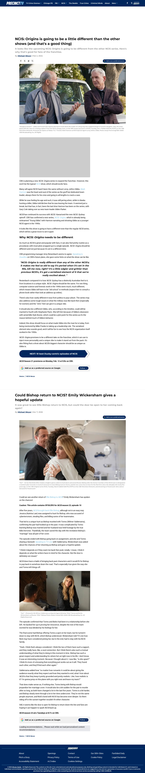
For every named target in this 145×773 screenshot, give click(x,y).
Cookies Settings (75, 761)
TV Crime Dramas (33, 3)
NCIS (63, 3)
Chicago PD (48, 3)
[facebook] (127, 3)
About (107, 3)
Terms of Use (73, 757)
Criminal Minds (97, 3)
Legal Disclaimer (119, 757)
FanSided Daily (118, 753)
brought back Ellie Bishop (46, 510)
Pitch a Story (24, 757)
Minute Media (16, 767)
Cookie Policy (96, 757)
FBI (56, 3)
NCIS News (30, 376)
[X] (132, 3)
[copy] (32, 60)
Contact (71, 753)
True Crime (84, 3)
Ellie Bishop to (54, 497)
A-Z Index (52, 761)
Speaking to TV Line (43, 542)
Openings (52, 753)
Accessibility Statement (29, 761)
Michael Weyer (24, 56)
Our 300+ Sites (97, 753)
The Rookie (73, 3)
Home (21, 376)
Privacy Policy (53, 757)
